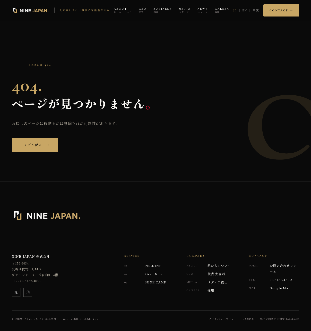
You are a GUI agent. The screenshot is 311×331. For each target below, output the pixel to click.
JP (235, 10)
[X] (16, 292)
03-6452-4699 (270, 279)
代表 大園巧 (206, 274)
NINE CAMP (145, 282)
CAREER (222, 10)
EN (244, 10)
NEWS (203, 10)
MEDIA (185, 10)
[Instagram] (27, 292)
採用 (200, 290)
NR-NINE (142, 265)
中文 (256, 10)
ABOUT (123, 10)
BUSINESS (163, 10)
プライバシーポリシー (222, 319)
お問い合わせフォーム (272, 268)
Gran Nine (143, 274)
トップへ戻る (35, 145)
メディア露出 (207, 282)
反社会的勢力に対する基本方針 (279, 319)
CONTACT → (281, 10)
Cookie (248, 319)
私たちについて (209, 265)
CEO (143, 10)
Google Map (270, 288)
